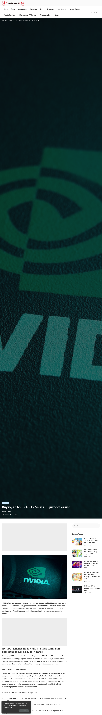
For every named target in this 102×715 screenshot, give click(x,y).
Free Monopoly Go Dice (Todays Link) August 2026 (90, 552)
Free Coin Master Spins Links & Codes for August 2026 (91, 540)
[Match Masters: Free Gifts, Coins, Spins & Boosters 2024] (77, 564)
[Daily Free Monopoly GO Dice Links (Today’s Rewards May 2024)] (77, 577)
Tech (5, 503)
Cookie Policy (7, 707)
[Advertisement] (34, 537)
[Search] (97, 12)
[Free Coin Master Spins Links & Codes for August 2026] (77, 541)
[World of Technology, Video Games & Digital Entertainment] (13, 3)
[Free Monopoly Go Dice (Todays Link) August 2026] (77, 553)
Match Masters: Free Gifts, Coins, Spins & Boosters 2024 (91, 563)
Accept (24, 711)
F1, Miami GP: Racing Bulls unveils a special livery (92, 588)
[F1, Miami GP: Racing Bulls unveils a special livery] (77, 589)
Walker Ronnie (6, 511)
